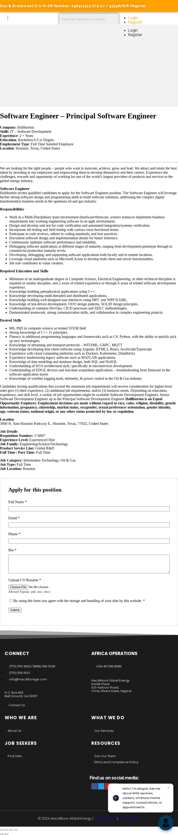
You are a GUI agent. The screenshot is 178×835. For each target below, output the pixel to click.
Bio (12, 550)
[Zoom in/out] (2, 830)
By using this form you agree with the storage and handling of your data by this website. (79, 601)
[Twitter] (101, 786)
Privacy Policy (105, 818)
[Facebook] (94, 786)
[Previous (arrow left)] (2, 834)
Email (14, 518)
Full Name (17, 502)
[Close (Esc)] (16, 830)
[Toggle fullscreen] (6, 830)
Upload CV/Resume (24, 580)
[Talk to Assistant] (165, 822)
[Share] (11, 830)
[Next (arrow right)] (6, 834)
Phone (14, 534)
